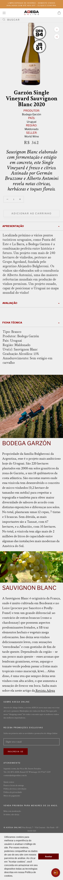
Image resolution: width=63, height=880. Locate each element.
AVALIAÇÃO (9, 303)
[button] (13, 876)
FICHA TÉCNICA (12, 322)
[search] (32, 19)
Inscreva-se (15, 751)
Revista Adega (45, 690)
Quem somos (9, 782)
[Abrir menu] (4, 13)
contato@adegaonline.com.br (15, 775)
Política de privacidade (13, 792)
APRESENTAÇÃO (13, 226)
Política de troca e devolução (15, 788)
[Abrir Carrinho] (59, 12)
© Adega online (13, 827)
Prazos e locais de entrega (14, 785)
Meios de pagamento (12, 795)
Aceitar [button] (48, 856)
